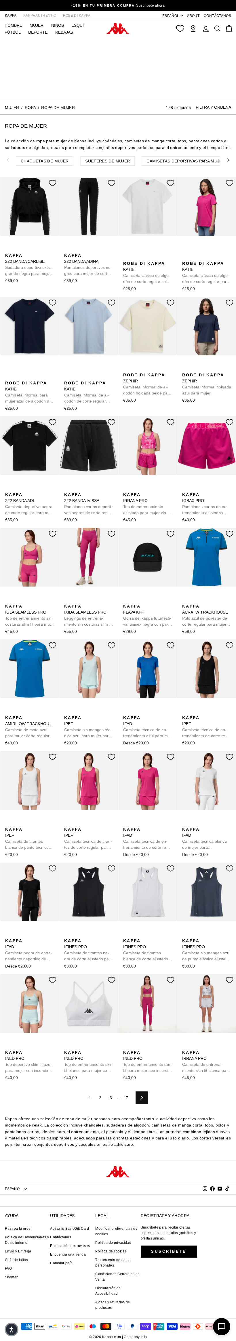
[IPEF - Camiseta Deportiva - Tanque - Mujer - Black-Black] (77, 711)
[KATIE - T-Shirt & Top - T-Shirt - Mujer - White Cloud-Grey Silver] (127, 249)
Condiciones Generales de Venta (117, 1276)
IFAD (147, 727)
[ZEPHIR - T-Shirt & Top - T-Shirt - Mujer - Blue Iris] (136, 368)
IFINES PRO (88, 950)
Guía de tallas (16, 1260)
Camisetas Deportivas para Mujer (185, 161)
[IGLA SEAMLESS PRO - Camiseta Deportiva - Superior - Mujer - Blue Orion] (18, 600)
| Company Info (134, 1337)
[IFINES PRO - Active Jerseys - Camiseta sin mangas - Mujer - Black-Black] (68, 934)
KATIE (146, 273)
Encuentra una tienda (68, 1254)
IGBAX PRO (206, 504)
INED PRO (28, 1062)
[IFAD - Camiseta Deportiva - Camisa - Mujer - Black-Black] (136, 711)
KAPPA (11, 16)
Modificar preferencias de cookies (116, 1231)
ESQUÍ (77, 25)
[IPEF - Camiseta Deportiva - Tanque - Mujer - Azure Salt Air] (68, 711)
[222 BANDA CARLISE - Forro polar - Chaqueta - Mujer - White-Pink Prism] (18, 249)
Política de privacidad (113, 1243)
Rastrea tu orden (19, 1229)
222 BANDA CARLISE (29, 265)
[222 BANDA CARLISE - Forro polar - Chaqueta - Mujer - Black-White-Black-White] (9, 249)
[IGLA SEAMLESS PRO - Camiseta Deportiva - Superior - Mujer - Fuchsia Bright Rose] (9, 600)
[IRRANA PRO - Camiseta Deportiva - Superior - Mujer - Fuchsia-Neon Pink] (127, 488)
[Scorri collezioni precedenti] (7, 159)
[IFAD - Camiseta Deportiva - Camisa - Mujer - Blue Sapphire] (127, 711)
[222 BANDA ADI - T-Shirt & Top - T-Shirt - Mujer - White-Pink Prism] (27, 488)
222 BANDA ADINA (88, 265)
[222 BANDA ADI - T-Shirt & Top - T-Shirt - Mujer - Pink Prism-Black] (18, 488)
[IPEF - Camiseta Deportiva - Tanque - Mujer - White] (95, 711)
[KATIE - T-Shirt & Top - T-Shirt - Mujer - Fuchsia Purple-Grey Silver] (154, 249)
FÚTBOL (13, 32)
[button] (11, 1329)
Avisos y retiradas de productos (112, 1305)
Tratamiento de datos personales (112, 1262)
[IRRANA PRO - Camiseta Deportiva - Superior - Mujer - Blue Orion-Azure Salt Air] (136, 488)
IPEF (88, 727)
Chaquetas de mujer (44, 161)
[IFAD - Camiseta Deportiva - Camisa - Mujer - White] (154, 711)
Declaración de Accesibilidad (108, 1291)
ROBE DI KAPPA (77, 16)
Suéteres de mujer (107, 161)
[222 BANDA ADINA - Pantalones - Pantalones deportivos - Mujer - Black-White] (68, 249)
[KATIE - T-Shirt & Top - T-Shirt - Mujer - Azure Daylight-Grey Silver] (136, 249)
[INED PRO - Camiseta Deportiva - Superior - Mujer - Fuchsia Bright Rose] (18, 1046)
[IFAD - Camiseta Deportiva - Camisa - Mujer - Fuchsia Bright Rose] (145, 711)
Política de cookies (111, 1251)
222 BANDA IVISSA (88, 504)
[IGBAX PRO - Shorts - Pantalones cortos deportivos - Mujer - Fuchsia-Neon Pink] (186, 488)
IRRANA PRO (145, 504)
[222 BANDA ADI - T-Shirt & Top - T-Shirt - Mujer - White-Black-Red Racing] (36, 488)
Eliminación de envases (70, 1246)
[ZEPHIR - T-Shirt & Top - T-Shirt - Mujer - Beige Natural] (127, 368)
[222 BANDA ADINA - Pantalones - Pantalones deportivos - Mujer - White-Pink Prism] (77, 249)
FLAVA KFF (147, 615)
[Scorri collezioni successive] (228, 159)
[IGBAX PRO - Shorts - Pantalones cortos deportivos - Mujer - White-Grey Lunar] (213, 488)
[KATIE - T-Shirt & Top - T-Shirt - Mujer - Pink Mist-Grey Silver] (213, 249)
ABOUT (193, 16)
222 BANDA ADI (28, 504)
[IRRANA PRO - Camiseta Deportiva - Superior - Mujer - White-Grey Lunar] (145, 488)
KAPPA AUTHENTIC (39, 16)
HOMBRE (13, 25)
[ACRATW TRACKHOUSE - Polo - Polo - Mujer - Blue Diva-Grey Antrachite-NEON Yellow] (186, 600)
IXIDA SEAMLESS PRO (88, 615)
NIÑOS (57, 25)
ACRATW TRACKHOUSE (205, 615)
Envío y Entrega (18, 1251)
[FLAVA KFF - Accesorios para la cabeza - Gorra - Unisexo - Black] (127, 600)
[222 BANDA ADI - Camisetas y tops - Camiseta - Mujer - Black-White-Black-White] (9, 488)
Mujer (12, 107)
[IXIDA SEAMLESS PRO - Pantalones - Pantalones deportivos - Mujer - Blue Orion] (77, 600)
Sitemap (11, 1277)
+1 (126, 257)
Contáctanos (60, 1237)
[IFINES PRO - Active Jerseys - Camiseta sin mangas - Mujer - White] (86, 934)
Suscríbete (168, 1251)
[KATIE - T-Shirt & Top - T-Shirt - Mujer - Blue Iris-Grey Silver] (145, 249)
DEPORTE (37, 32)
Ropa (30, 107)
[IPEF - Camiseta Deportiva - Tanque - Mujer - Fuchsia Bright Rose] (86, 711)
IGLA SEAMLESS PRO (28, 615)
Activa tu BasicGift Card (69, 1229)
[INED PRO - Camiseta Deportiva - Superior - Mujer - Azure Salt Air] (9, 1046)
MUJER (36, 25)
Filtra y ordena (213, 107)
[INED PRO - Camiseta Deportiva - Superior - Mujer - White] (27, 1046)
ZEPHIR (147, 384)
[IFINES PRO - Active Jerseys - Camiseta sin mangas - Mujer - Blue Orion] (77, 934)
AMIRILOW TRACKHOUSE (29, 727)
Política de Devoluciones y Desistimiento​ (27, 1240)
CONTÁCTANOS (217, 16)
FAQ (8, 1269)
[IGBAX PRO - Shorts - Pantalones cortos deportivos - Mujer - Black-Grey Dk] (204, 488)
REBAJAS (64, 32)
